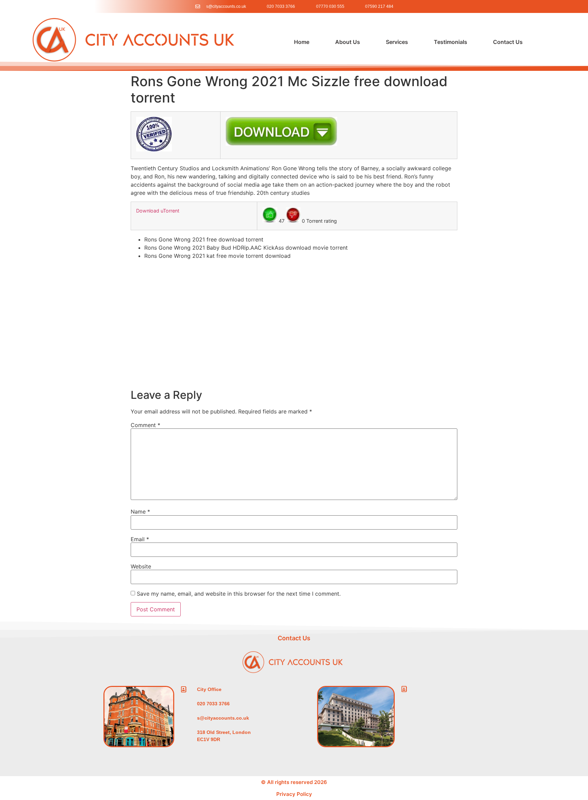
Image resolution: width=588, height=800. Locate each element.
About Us (347, 41)
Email (140, 539)
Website (141, 566)
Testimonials (450, 41)
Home (301, 41)
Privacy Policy (294, 794)
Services (397, 41)
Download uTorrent (157, 211)
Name (140, 511)
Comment (145, 425)
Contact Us (508, 41)
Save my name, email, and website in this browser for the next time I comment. (239, 593)
